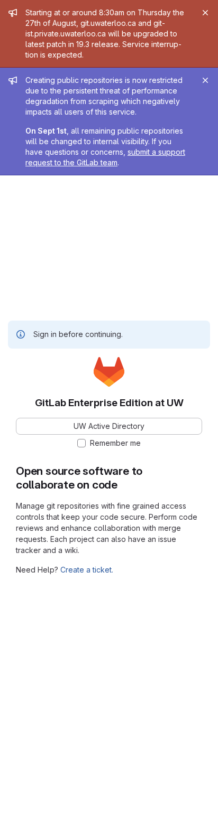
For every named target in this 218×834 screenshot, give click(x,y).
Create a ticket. (86, 569)
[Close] (205, 12)
